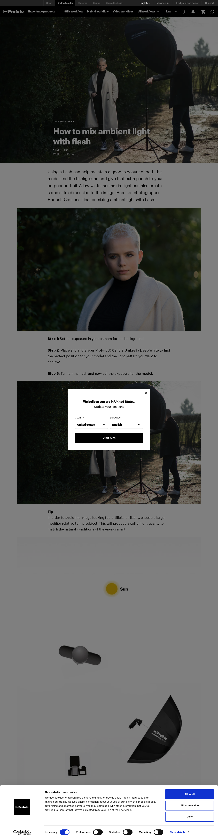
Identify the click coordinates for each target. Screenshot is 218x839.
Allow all (189, 794)
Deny (189, 816)
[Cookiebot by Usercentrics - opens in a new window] (22, 832)
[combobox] (91, 425)
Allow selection (189, 805)
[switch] (98, 832)
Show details (177, 832)
